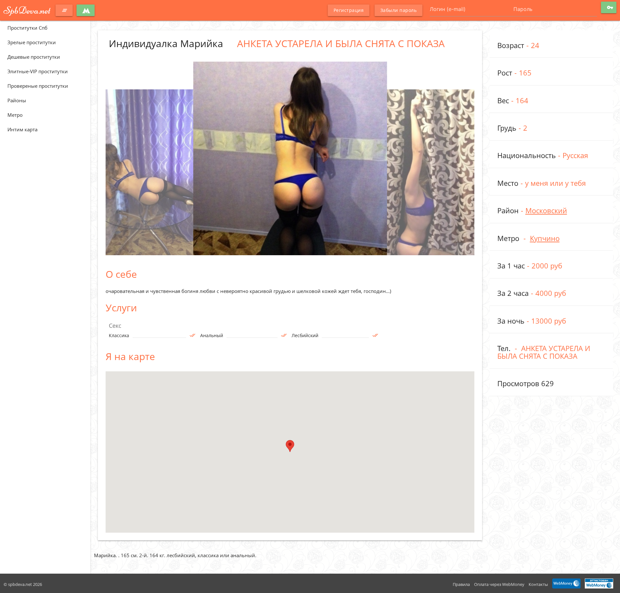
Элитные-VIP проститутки (37, 71)
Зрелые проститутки (31, 42)
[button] (290, 446)
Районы (16, 100)
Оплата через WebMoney (499, 584)
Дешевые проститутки (33, 57)
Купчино (545, 238)
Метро (15, 115)
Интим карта (22, 129)
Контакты (538, 584)
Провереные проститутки (37, 86)
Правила (461, 584)
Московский (546, 210)
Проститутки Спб (27, 28)
